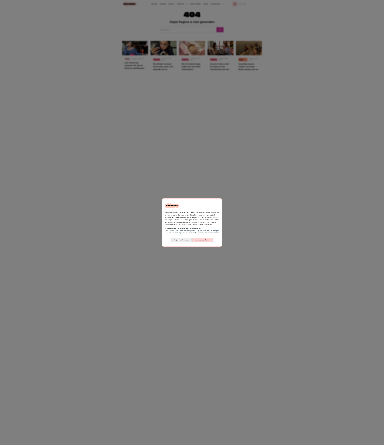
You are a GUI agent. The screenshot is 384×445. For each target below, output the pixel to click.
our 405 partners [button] (189, 213)
